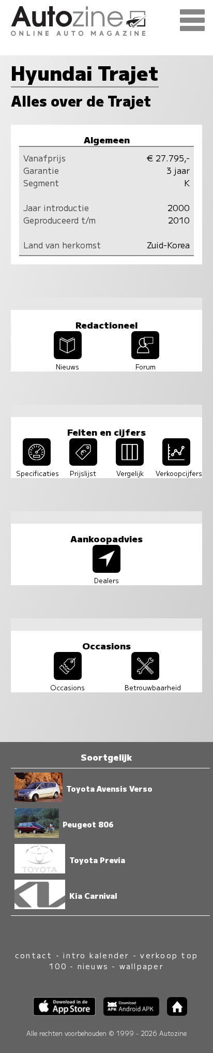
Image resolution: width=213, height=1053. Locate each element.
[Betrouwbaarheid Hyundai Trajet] (145, 676)
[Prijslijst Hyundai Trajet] (83, 462)
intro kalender (96, 955)
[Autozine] (106, 19)
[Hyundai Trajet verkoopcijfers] (176, 462)
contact (34, 955)
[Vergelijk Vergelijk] (130, 462)
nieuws (93, 965)
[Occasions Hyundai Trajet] (68, 676)
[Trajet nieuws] (68, 355)
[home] (173, 1012)
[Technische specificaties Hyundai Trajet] (37, 462)
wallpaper (141, 965)
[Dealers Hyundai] (106, 569)
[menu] (192, 20)
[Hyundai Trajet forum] (145, 355)
